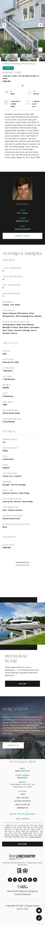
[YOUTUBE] (20, 880)
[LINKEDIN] (35, 880)
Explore (22, 684)
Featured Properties (22, 801)
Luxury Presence (22, 894)
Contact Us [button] (13, 745)
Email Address (22, 819)
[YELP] (30, 880)
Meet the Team (22, 798)
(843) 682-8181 (22, 221)
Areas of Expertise (22, 804)
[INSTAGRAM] (15, 880)
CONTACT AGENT (22, 236)
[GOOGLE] (25, 880)
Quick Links (22, 908)
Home (22, 794)
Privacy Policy (35, 837)
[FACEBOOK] (10, 880)
